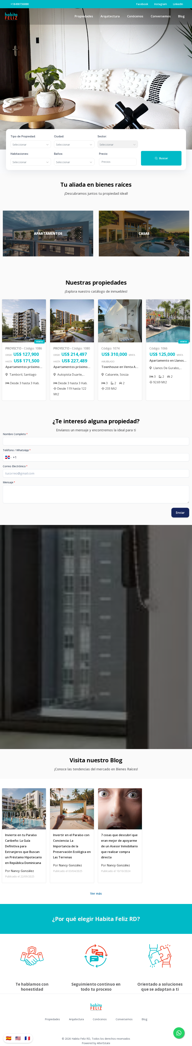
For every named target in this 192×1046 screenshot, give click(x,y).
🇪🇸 (8, 1038)
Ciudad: (59, 136)
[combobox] (56, 144)
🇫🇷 (27, 1038)
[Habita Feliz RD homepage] (11, 16)
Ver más (96, 893)
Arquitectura (110, 16)
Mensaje (9, 482)
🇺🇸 (18, 1038)
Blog (181, 16)
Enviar (180, 513)
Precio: (103, 153)
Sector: (102, 136)
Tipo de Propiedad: (23, 136)
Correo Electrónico (15, 466)
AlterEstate (103, 1043)
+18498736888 (19, 4)
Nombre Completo (15, 434)
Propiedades (84, 16)
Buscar (163, 158)
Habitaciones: (19, 153)
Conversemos (161, 16)
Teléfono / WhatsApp (17, 450)
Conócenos (135, 16)
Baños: (58, 153)
